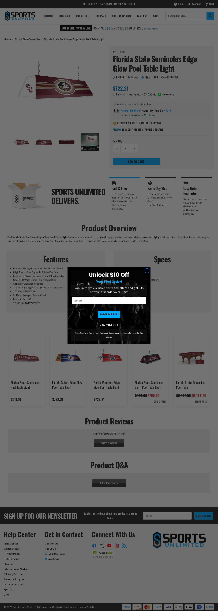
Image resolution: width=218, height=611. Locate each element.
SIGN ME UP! (109, 314)
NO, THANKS (109, 325)
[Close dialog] (147, 271)
